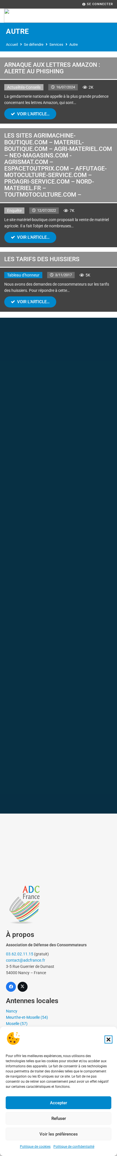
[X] (23, 987)
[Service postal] (58, 655)
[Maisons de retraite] (58, 566)
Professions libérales (58, 758)
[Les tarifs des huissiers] (58, 282)
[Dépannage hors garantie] (58, 416)
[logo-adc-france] (58, 904)
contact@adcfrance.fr (25, 960)
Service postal (58, 668)
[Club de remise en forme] (58, 596)
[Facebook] (11, 987)
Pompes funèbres (58, 698)
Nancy (11, 1011)
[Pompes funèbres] (58, 685)
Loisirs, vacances (58, 489)
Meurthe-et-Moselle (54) (27, 1017)
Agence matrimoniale (58, 728)
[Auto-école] (58, 626)
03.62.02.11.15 (19, 954)
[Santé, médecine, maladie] (58, 536)
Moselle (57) (17, 1023)
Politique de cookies (35, 1147)
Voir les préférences (58, 1134)
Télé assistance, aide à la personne (59, 365)
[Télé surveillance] (58, 386)
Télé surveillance (58, 399)
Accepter (58, 1102)
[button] (108, 1039)
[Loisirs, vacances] (58, 476)
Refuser (58, 1118)
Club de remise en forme (58, 608)
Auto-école (58, 638)
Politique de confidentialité (73, 1147)
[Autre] (58, 775)
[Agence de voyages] (58, 446)
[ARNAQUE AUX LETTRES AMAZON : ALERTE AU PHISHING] (58, 90)
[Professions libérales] (58, 745)
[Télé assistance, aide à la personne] (58, 349)
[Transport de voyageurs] (58, 506)
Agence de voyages (58, 458)
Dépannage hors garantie (58, 429)
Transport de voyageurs (58, 519)
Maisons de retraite (58, 578)
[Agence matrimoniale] (58, 716)
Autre (58, 787)
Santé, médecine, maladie (59, 548)
